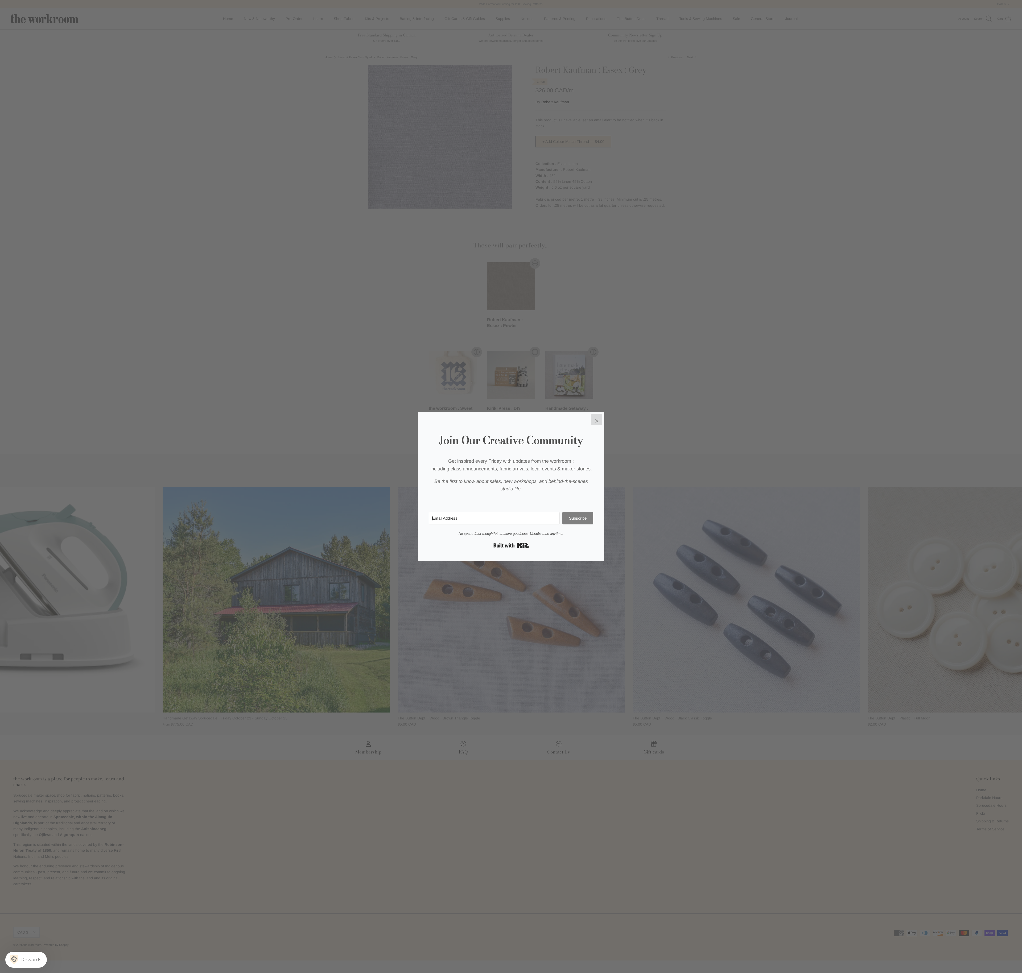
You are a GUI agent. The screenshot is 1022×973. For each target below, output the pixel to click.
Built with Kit (511, 545)
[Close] (596, 419)
